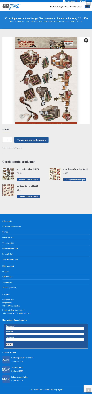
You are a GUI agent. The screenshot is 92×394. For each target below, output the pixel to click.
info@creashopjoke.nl (16, 310)
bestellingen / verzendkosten (22, 358)
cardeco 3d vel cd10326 (27, 186)
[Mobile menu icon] (88, 3)
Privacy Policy (7, 254)
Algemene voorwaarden (11, 226)
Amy (13, 148)
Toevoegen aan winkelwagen (31, 140)
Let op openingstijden (19, 377)
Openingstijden (8, 243)
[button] (86, 40)
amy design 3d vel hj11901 (28, 169)
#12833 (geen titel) (9, 288)
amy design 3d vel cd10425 (75, 169)
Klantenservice (8, 237)
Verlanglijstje (7, 282)
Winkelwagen (71, 1)
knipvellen (18, 148)
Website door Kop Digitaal (54, 390)
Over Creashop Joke (10, 248)
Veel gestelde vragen (10, 259)
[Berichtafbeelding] (6, 359)
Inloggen (5, 271)
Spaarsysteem (17, 367)
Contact (5, 232)
